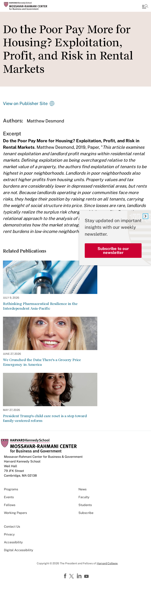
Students (85, 505)
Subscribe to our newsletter (113, 250)
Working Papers (15, 513)
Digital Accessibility (18, 550)
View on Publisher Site (25, 103)
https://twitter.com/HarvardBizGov (72, 576)
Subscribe (85, 513)
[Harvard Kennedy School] (26, 6)
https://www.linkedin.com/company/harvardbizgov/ (80, 576)
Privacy (9, 534)
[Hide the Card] (145, 216)
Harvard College (107, 563)
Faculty (83, 497)
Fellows (9, 505)
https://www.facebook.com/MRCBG (66, 576)
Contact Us (12, 526)
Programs (11, 489)
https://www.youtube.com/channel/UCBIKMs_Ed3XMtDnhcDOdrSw (87, 576)
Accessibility (13, 542)
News (82, 489)
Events (9, 497)
